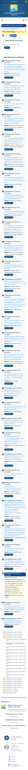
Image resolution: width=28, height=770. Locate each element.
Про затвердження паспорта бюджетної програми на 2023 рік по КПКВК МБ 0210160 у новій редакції (14, 608)
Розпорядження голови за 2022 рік (13, 678)
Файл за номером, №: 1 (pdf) (11, 44)
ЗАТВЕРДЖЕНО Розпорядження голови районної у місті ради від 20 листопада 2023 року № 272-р (14, 197)
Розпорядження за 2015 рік (11, 691)
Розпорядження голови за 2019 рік (13, 683)
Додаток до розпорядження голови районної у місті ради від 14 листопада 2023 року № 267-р (14, 322)
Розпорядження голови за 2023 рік (13, 637)
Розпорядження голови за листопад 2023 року (15, 644)
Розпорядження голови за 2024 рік (13, 635)
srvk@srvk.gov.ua (14, 728)
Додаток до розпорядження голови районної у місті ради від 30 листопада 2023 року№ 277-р (14, 87)
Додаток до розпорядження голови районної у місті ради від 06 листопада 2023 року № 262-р (14, 457)
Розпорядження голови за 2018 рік (13, 685)
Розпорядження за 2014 (10, 692)
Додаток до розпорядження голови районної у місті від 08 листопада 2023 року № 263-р (14, 422)
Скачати (7, 47)
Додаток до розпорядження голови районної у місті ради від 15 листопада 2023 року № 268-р (15, 283)
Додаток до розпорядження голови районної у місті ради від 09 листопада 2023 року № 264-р (14, 391)
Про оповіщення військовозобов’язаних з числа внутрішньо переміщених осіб (12, 488)
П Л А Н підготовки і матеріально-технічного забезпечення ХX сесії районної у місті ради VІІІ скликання (14, 562)
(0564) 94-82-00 (14, 716)
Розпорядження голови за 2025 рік (13, 634)
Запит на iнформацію (8, 31)
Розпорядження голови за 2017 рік (13, 687)
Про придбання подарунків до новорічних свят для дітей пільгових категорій (14, 267)
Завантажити (8, 77)
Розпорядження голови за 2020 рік (13, 681)
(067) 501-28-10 (14, 722)
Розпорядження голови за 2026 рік (13, 632)
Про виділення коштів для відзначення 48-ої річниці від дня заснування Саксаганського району (14, 408)
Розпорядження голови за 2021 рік (13, 679)
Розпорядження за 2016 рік (11, 689)
